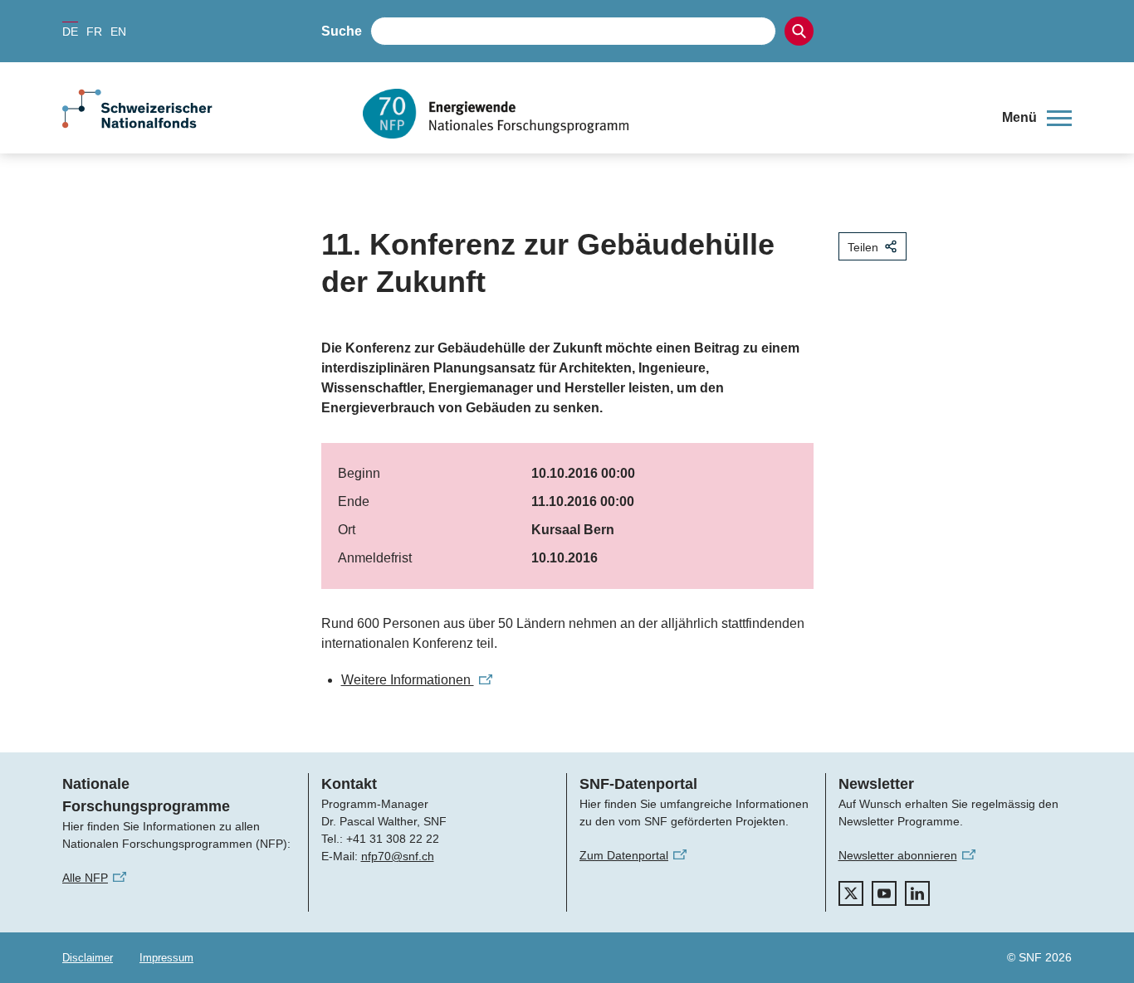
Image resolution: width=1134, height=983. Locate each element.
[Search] (799, 31)
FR (94, 31)
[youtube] (884, 893)
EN (118, 31)
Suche (341, 31)
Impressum (166, 957)
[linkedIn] (917, 893)
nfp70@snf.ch (397, 856)
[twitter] (850, 893)
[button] (1037, 118)
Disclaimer (87, 957)
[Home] (670, 114)
